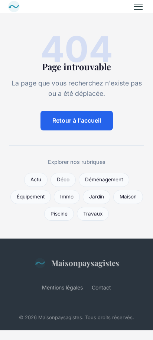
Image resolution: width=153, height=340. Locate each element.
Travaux (92, 214)
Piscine (59, 214)
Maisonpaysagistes (85, 263)
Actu (35, 179)
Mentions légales (62, 287)
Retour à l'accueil (76, 120)
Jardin (96, 197)
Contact (101, 287)
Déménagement (104, 179)
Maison (128, 197)
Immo (67, 197)
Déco (63, 179)
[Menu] (138, 7)
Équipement (31, 197)
